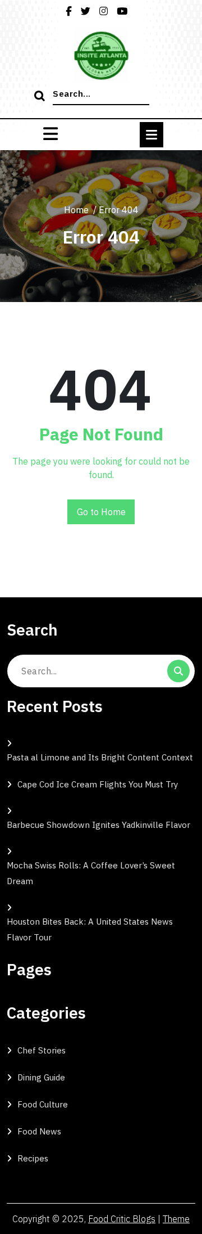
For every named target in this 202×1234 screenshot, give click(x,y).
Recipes (32, 1158)
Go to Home (101, 511)
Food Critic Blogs (121, 1218)
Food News (39, 1131)
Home (76, 209)
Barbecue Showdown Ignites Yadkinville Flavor (98, 824)
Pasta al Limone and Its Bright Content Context (100, 757)
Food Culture (42, 1104)
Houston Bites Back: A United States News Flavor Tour (90, 929)
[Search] (41, 96)
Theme (176, 1218)
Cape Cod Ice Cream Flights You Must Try (97, 784)
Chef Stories (41, 1050)
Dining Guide (41, 1077)
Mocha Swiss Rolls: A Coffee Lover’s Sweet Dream (91, 873)
